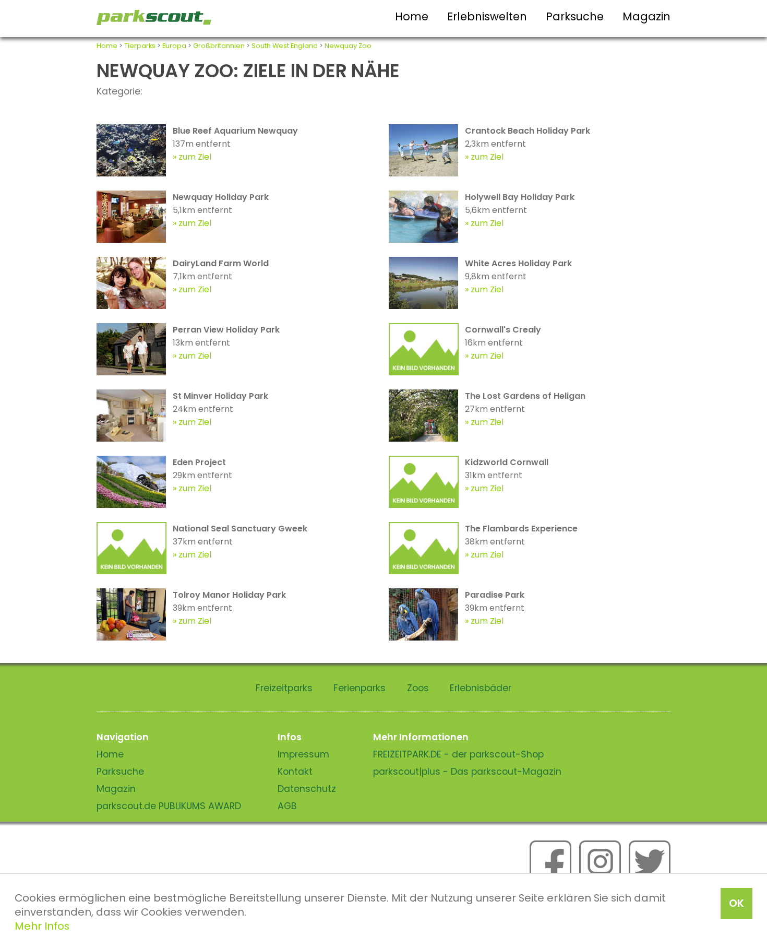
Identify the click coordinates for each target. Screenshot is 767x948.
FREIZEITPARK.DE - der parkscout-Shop (458, 754)
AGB (287, 806)
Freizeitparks (284, 688)
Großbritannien (219, 45)
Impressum (303, 754)
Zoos (418, 688)
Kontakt (295, 771)
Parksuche (575, 16)
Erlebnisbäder (480, 688)
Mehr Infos (42, 926)
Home (411, 16)
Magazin (646, 16)
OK (736, 903)
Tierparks (139, 45)
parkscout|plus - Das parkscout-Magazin (467, 771)
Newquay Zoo (348, 45)
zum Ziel (194, 157)
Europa (174, 45)
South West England (284, 45)
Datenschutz (307, 789)
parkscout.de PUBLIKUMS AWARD (169, 806)
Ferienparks (359, 688)
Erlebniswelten (487, 16)
